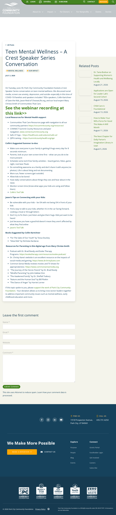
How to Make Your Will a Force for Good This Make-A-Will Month (103, 123)
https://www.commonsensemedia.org (42, 266)
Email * (6, 332)
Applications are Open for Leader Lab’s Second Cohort (103, 93)
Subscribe (93, 468)
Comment (8, 352)
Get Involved (94, 458)
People (73, 453)
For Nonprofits (82, 12)
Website (6, 342)
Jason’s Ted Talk (17, 227)
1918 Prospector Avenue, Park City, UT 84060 (81, 421)
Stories (108, 12)
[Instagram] (48, 420)
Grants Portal (95, 447)
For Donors (65, 12)
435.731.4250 (102, 420)
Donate (103, 2)
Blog (72, 458)
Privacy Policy (40, 509)
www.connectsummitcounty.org (34, 131)
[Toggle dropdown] (42, 12)
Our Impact (33, 71)
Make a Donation (20, 452)
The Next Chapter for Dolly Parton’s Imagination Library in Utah (103, 141)
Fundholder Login (96, 453)
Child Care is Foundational (100, 107)
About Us (37, 12)
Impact (50, 12)
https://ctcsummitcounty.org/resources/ (46, 125)
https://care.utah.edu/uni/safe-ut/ (40, 135)
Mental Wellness (15, 71)
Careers (92, 463)
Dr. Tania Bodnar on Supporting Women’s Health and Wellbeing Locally (103, 77)
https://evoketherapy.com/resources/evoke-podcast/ (42, 254)
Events (98, 12)
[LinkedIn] (54, 420)
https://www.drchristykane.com (46, 260)
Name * (6, 322)
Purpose (73, 447)
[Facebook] (41, 420)
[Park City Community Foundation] (11, 9)
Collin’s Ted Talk (17, 192)
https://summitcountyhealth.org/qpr (39, 138)
